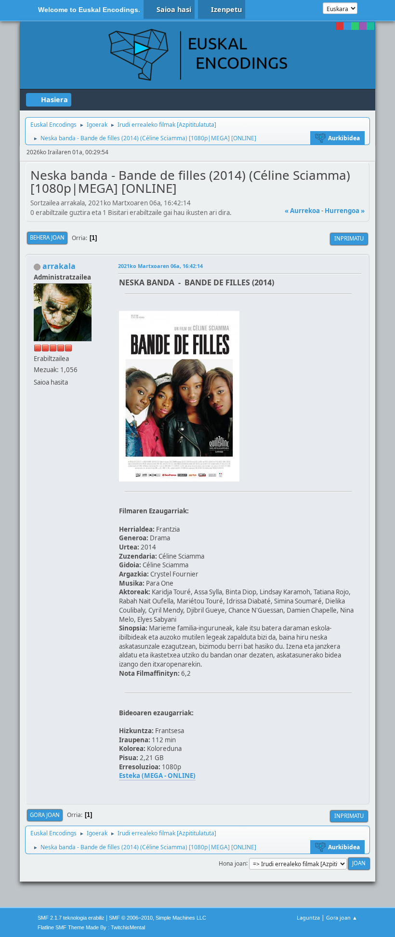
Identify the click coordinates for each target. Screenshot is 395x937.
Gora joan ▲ (341, 917)
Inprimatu (349, 238)
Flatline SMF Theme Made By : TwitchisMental (91, 927)
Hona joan (232, 863)
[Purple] (363, 26)
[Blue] (347, 26)
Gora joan (45, 814)
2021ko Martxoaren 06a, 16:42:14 (160, 265)
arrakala (59, 266)
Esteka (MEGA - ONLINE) (157, 775)
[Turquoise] (370, 26)
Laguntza (308, 917)
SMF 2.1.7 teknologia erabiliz (71, 918)
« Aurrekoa (302, 210)
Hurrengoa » (345, 210)
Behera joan (47, 237)
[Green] (355, 26)
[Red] (339, 26)
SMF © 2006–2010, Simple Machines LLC (157, 918)
